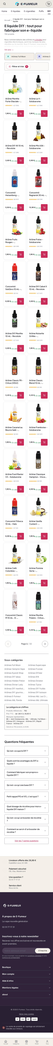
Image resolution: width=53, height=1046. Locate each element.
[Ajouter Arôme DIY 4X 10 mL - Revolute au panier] (20, 160)
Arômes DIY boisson (37, 692)
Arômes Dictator (35, 681)
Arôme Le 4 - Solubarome (35, 100)
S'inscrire (42, 950)
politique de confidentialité (11, 957)
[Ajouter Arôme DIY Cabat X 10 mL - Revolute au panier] (44, 301)
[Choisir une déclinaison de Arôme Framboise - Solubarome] (44, 442)
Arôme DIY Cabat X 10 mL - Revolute (38, 287)
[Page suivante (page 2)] (45, 644)
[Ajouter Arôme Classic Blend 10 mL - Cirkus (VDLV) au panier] (44, 395)
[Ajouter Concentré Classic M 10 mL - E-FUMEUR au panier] (20, 630)
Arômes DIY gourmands (14, 692)
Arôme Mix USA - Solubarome (37, 146)
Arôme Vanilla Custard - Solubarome (35, 522)
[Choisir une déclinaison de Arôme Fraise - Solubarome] (44, 254)
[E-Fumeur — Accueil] (26, 4)
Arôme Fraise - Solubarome (36, 240)
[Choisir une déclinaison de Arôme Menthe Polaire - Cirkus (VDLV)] (44, 630)
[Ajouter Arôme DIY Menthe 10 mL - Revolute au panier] (20, 348)
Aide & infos (7, 981)
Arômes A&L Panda (13, 700)
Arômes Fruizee (35, 669)
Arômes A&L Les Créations (38, 696)
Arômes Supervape (37, 665)
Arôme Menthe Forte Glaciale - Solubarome (12, 100)
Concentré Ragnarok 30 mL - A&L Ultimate (37, 194)
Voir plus (7, 50)
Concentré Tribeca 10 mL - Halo (14, 522)
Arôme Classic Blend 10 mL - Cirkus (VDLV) (36, 381)
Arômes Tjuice (34, 684)
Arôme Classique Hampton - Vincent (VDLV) (38, 475)
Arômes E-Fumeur (12, 696)
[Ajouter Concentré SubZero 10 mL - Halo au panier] (20, 301)
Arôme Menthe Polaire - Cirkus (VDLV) (36, 616)
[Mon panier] (48, 3)
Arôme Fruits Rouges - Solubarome (11, 240)
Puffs (41, 11)
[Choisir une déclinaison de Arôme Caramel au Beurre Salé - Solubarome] (20, 442)
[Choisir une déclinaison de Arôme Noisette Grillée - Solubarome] (44, 348)
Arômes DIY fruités (36, 688)
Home (4, 11)
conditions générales (34, 956)
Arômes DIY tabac (12, 677)
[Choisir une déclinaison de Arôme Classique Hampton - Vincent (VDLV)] (44, 489)
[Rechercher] (4, 4)
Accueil (7, 20)
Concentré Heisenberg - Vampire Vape (12, 194)
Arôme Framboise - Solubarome (38, 428)
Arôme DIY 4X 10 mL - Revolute (14, 146)
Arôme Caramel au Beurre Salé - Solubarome (14, 428)
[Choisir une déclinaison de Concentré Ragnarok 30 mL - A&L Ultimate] (44, 207)
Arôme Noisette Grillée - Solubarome (36, 334)
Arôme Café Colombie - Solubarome (11, 569)
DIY (49, 11)
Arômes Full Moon (12, 665)
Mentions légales (10, 988)
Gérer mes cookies (26, 1014)
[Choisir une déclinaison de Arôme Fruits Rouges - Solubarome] (20, 254)
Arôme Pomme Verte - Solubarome (36, 569)
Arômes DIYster (35, 673)
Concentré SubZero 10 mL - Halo (12, 287)
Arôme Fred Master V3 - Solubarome (14, 475)
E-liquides (15, 11)
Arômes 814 (33, 677)
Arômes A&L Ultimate (38, 700)
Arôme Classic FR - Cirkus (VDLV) (14, 381)
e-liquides (38, 40)
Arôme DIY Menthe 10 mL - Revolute (14, 334)
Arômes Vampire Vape (14, 669)
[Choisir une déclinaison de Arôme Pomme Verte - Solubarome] (44, 583)
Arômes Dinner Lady (13, 684)
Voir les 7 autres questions (26, 841)
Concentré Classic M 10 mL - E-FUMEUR (14, 616)
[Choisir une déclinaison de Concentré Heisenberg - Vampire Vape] (20, 207)
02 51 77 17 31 (8, 927)
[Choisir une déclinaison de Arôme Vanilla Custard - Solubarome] (44, 536)
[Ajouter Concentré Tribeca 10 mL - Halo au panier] (20, 536)
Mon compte (8, 974)
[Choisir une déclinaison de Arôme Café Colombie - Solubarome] (20, 583)
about (5, 994)
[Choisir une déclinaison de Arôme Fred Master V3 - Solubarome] (20, 489)
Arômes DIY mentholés (14, 688)
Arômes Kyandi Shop (13, 673)
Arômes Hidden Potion (14, 681)
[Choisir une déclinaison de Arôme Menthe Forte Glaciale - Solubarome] (20, 113)
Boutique (6, 967)
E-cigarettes (29, 11)
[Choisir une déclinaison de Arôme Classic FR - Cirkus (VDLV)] (20, 395)
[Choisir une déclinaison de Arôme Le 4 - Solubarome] (44, 113)
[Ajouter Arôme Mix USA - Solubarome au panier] (44, 160)
